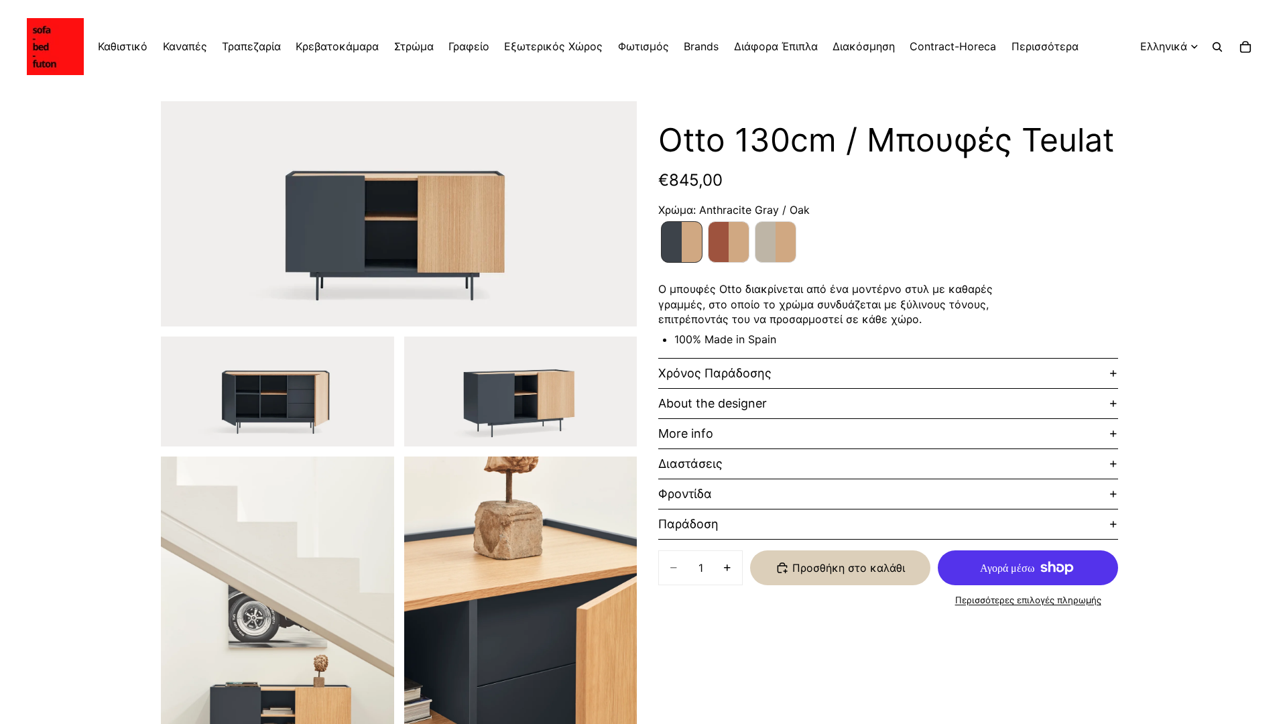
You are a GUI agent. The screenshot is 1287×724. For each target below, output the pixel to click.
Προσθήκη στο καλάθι (848, 568)
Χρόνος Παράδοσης (715, 373)
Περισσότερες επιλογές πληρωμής (1028, 600)
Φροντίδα (685, 494)
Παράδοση (688, 524)
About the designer (712, 403)
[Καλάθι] (1245, 47)
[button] (681, 242)
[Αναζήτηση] (1217, 47)
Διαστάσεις (690, 464)
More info (685, 433)
